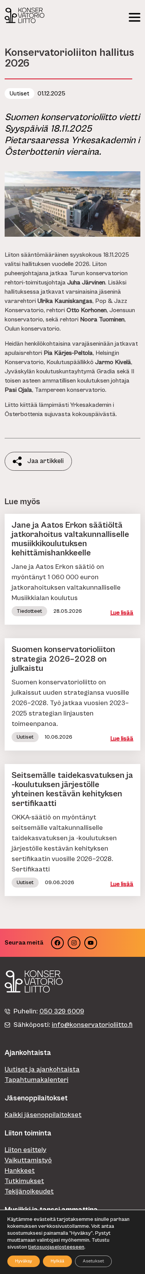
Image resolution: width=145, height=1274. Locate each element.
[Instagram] (74, 942)
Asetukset (93, 1261)
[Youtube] (90, 942)
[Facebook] (57, 942)
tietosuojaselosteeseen (56, 1247)
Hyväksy (23, 1261)
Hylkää (57, 1261)
